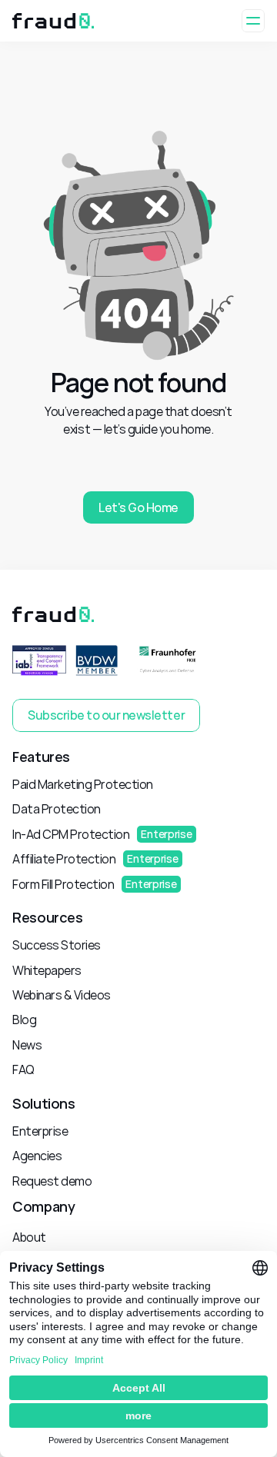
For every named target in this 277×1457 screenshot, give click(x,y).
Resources (47, 917)
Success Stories (56, 944)
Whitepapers (47, 970)
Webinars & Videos (61, 994)
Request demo (52, 1181)
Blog (24, 1019)
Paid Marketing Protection (82, 784)
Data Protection (56, 808)
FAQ (23, 1069)
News (27, 1044)
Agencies (37, 1155)
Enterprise (40, 1131)
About (29, 1237)
